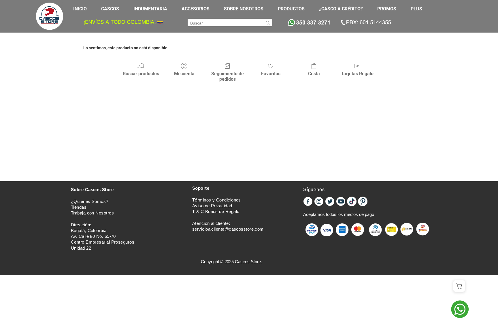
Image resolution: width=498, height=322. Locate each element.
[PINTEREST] (362, 201)
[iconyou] (341, 201)
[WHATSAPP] (460, 309)
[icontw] (330, 201)
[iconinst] (319, 201)
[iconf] (308, 201)
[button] (113, 8)
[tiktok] (351, 201)
